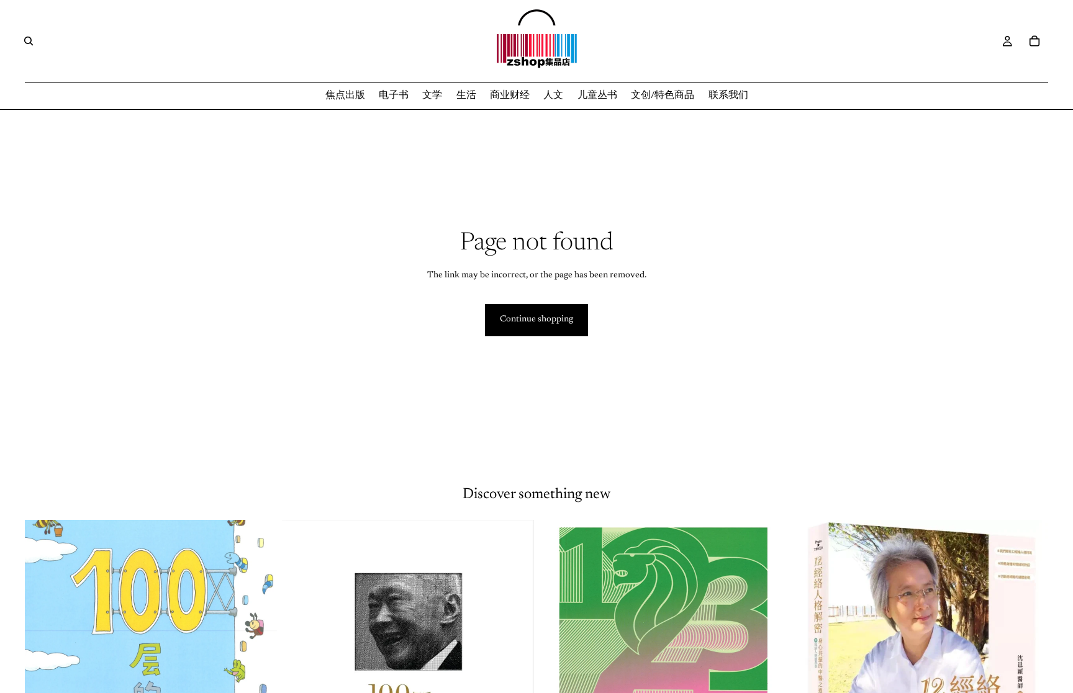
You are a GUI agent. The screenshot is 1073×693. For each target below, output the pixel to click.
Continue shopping (536, 319)
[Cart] (1034, 41)
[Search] (28, 41)
